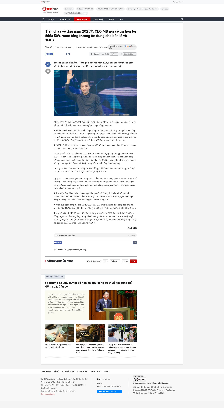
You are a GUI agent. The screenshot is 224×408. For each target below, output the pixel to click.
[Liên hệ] (68, 53)
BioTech (165, 9)
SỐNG (111, 20)
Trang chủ (46, 371)
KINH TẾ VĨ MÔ (65, 20)
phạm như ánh (73, 250)
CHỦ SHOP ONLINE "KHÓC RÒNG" (110, 9)
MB (66, 250)
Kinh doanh (81, 47)
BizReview (69, 9)
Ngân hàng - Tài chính (97, 47)
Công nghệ (96, 371)
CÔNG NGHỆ (98, 20)
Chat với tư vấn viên (108, 392)
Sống (106, 371)
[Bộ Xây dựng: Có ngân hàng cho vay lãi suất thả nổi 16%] (59, 333)
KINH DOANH (82, 20)
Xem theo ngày (94, 261)
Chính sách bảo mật (48, 394)
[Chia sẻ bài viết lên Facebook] (48, 64)
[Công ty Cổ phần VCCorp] (139, 378)
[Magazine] (45, 2)
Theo (95, 235)
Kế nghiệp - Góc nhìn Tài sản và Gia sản (142, 9)
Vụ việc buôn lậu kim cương (75, 13)
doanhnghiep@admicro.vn (111, 386)
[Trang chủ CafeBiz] (43, 19)
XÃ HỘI (51, 20)
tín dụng (83, 250)
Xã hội (57, 371)
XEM (133, 261)
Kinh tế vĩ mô (68, 371)
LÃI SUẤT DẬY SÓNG (85, 9)
